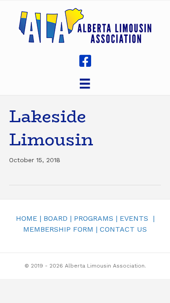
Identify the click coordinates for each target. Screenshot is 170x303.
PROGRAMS (93, 218)
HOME (26, 218)
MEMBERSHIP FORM (58, 229)
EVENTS (134, 218)
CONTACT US (123, 229)
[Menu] (84, 83)
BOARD (56, 218)
